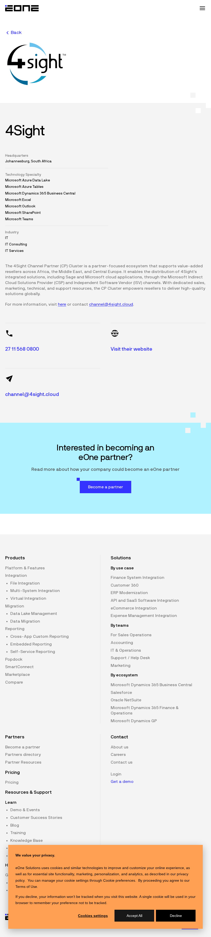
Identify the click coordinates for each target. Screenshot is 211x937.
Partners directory (23, 755)
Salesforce (121, 693)
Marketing (120, 666)
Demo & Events (25, 810)
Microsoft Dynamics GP (134, 721)
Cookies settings (93, 916)
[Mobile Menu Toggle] (202, 8)
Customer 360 (124, 585)
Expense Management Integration (144, 616)
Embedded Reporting (31, 644)
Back (16, 32)
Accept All (134, 916)
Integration (16, 575)
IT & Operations (126, 650)
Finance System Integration (137, 578)
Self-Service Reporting (32, 652)
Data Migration (25, 621)
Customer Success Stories (36, 818)
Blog (14, 825)
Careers (118, 755)
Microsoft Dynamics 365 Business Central (151, 685)
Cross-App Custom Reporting (39, 636)
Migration (14, 606)
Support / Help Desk (130, 658)
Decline (176, 916)
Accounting (122, 643)
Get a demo (122, 782)
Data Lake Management (33, 614)
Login (116, 774)
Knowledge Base (26, 840)
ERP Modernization (129, 593)
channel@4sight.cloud (111, 304)
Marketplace (17, 675)
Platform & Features (25, 568)
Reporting (14, 629)
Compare (14, 682)
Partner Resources (23, 762)
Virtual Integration (28, 598)
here (62, 304)
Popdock (13, 659)
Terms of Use (26, 887)
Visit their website (131, 349)
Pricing (12, 782)
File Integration (25, 583)
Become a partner (22, 747)
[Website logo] (22, 8)
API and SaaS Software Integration (145, 600)
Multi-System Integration (35, 591)
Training (18, 833)
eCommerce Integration (134, 608)
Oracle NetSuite (126, 700)
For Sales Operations (131, 635)
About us (119, 747)
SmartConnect (19, 667)
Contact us (122, 762)
